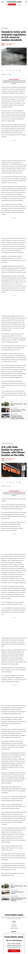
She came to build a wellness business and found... (18, 410)
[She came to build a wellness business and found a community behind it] (5, 410)
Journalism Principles (14, 928)
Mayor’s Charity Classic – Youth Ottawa (18, 404)
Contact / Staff (14, 927)
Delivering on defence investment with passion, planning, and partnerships (17, 417)
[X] (16, 70)
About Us (14, 924)
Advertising (14, 925)
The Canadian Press (10, 43)
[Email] (10, 70)
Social (12, 402)
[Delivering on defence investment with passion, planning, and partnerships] (5, 416)
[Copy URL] (7, 70)
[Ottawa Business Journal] (14, 1)
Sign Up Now (14, 950)
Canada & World (4, 28)
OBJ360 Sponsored (14, 408)
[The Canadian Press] (3, 44)
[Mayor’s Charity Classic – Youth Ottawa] (5, 404)
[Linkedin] (19, 70)
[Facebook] (13, 70)
